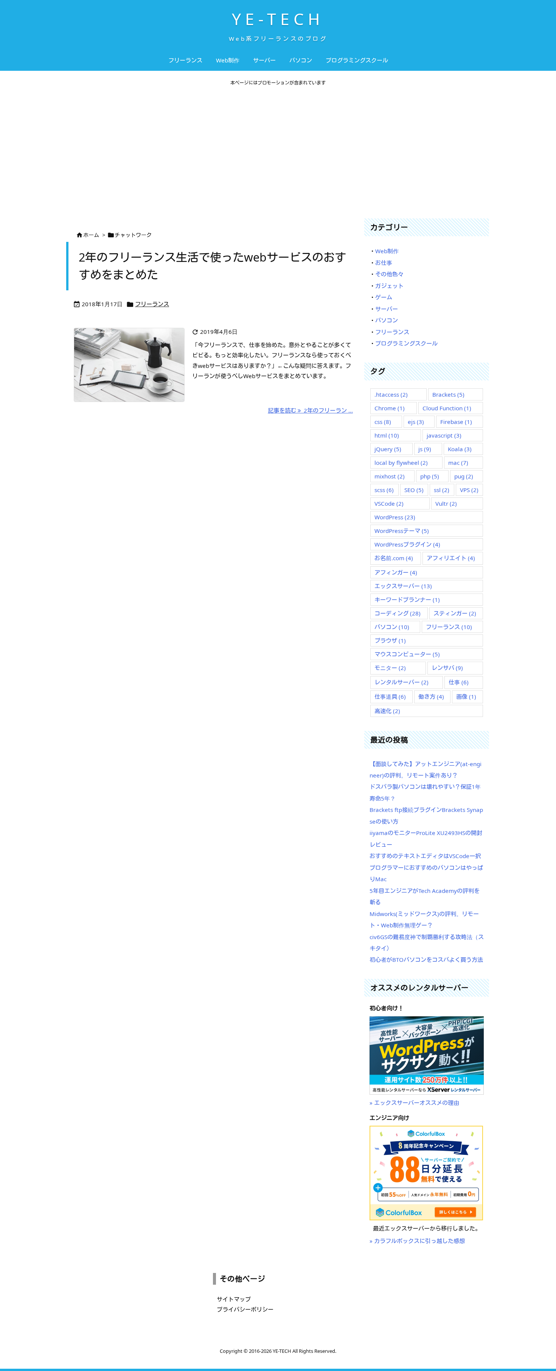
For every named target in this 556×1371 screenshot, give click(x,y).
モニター (390, 667)
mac (458, 462)
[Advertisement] (278, 152)
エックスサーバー (403, 586)
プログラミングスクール (406, 343)
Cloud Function (446, 408)
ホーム (91, 234)
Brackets (448, 394)
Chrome (389, 408)
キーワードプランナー (407, 599)
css (382, 421)
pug (463, 476)
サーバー (386, 309)
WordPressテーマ (401, 530)
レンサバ (447, 667)
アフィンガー (395, 572)
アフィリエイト (451, 558)
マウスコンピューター (407, 654)
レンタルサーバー (401, 682)
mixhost (389, 476)
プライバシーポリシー (245, 1309)
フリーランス (152, 304)
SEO (414, 490)
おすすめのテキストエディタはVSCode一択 (425, 856)
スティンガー (454, 613)
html (386, 435)
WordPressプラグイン (407, 544)
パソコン (386, 320)
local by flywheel (401, 462)
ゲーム (383, 297)
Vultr (446, 503)
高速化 (387, 711)
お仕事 (383, 262)
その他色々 (389, 274)
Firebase (456, 421)
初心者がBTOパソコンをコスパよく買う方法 (426, 959)
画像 (466, 696)
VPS (469, 490)
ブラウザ (390, 640)
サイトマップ (234, 1299)
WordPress (394, 517)
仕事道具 (390, 696)
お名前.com (393, 558)
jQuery (387, 449)
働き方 (431, 696)
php (429, 476)
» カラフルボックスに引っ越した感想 (417, 1241)
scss (384, 490)
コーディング (397, 613)
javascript (444, 435)
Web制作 (387, 251)
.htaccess (391, 394)
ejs (416, 421)
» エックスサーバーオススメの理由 (414, 1102)
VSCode (389, 503)
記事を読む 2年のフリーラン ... (310, 410)
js (424, 449)
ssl (441, 490)
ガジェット (389, 286)
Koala (460, 449)
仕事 (459, 682)
